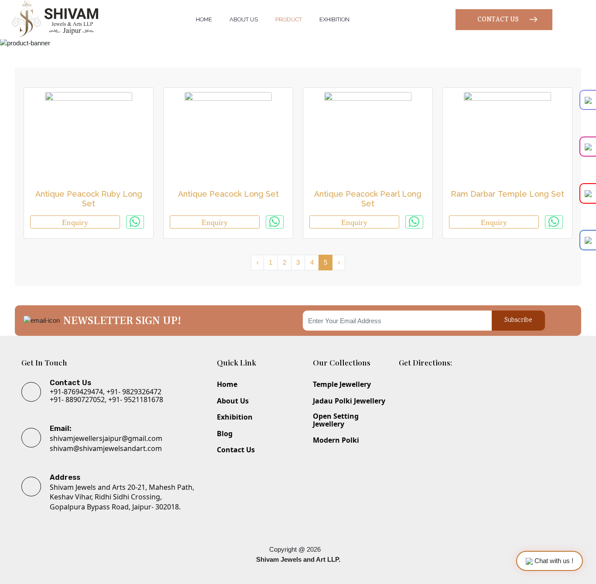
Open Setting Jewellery (336, 420)
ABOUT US (243, 19)
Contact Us (236, 450)
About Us (233, 401)
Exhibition (235, 417)
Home (227, 385)
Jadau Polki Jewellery (349, 401)
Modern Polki (336, 440)
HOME (204, 19)
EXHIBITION (334, 19)
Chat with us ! (553, 560)
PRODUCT (288, 19)
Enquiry (75, 222)
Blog (225, 434)
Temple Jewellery (342, 385)
